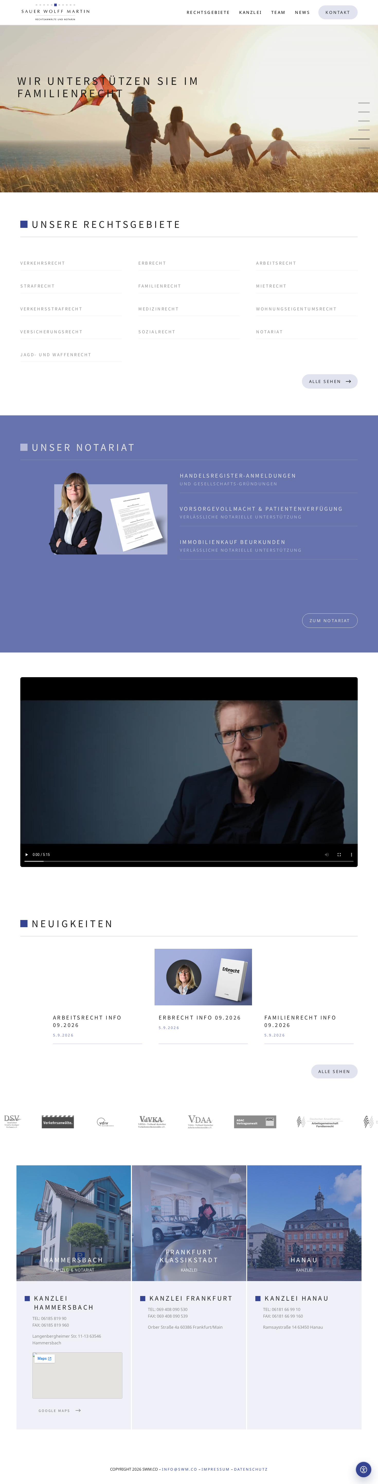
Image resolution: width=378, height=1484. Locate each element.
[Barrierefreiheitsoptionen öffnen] (363, 1469)
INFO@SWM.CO (179, 1469)
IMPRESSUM (216, 1469)
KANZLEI (250, 12)
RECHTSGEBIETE (208, 12)
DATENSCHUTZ (251, 1469)
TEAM (278, 12)
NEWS (302, 12)
